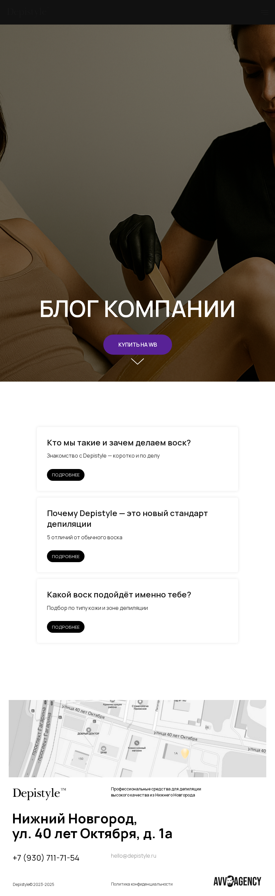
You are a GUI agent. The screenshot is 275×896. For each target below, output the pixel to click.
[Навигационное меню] (264, 12)
